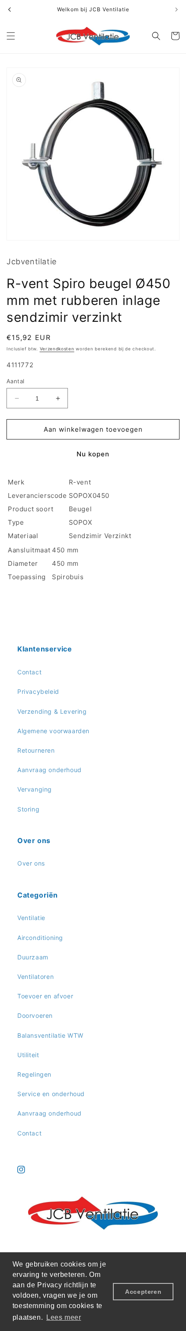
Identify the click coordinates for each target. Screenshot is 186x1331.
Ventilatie (31, 917)
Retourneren (36, 750)
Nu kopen (93, 454)
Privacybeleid (38, 691)
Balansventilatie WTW (50, 1035)
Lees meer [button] (63, 1317)
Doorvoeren (35, 1015)
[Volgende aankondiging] (176, 9)
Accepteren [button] (143, 1291)
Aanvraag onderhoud (49, 769)
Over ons (31, 863)
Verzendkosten (57, 348)
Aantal (15, 381)
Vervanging (34, 789)
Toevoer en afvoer (45, 996)
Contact (29, 672)
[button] (10, 35)
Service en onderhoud (51, 1093)
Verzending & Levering (52, 711)
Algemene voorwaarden (53, 730)
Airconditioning (40, 937)
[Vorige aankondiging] (9, 9)
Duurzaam (32, 957)
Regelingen (34, 1074)
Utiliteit (28, 1054)
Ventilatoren (35, 976)
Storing (28, 809)
